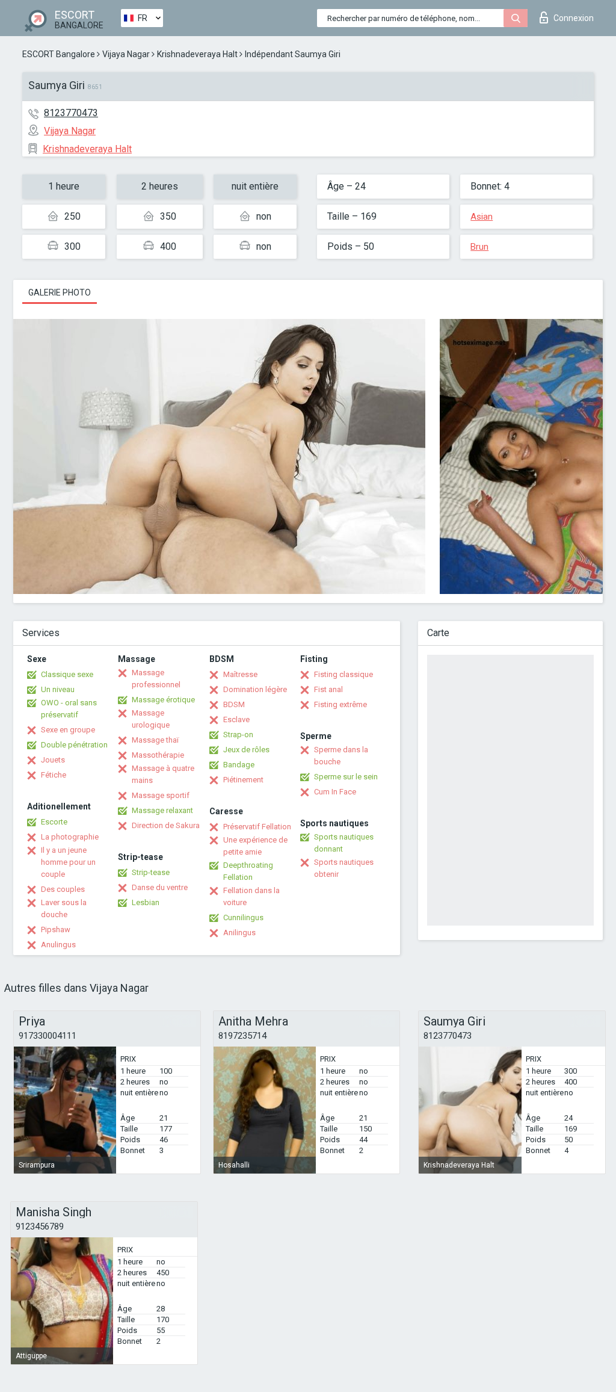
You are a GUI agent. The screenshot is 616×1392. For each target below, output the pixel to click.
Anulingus (58, 944)
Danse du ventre (160, 887)
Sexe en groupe (68, 729)
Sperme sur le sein (346, 776)
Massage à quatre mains (163, 774)
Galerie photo (59, 292)
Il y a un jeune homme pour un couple (68, 862)
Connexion (573, 18)
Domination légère (255, 689)
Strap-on (238, 734)
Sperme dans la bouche (341, 755)
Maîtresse (240, 674)
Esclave (236, 719)
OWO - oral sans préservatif (69, 708)
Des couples (63, 889)
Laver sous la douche (64, 908)
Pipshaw (55, 929)
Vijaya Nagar (126, 54)
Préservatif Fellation (257, 826)
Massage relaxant (162, 810)
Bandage (238, 764)
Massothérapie (158, 754)
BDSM (234, 704)
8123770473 (71, 113)
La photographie (70, 836)
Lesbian (145, 902)
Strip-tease (151, 872)
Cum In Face (335, 791)
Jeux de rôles (246, 749)
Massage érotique (163, 699)
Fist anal (328, 689)
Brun (479, 246)
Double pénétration (74, 744)
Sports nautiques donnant (344, 842)
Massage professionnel (156, 678)
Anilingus (239, 932)
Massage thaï (155, 739)
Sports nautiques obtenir (344, 868)
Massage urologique (151, 718)
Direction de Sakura (166, 825)
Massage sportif (160, 795)
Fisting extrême (340, 704)
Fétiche (53, 774)
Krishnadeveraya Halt (197, 54)
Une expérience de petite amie (255, 845)
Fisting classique (343, 674)
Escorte (54, 821)
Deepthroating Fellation (248, 871)
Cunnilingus (243, 917)
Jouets (53, 759)
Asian (481, 216)
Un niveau (58, 689)
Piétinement (243, 779)
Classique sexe (67, 674)
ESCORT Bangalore (58, 54)
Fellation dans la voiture (251, 896)
